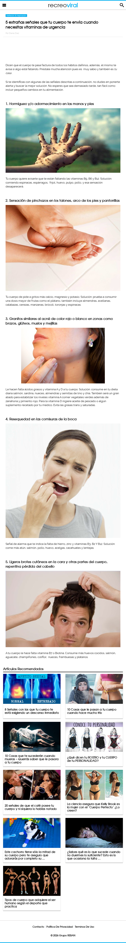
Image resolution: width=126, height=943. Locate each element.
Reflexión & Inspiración (16, 16)
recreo (63, 5)
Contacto (38, 926)
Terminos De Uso (84, 926)
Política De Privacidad (59, 926)
